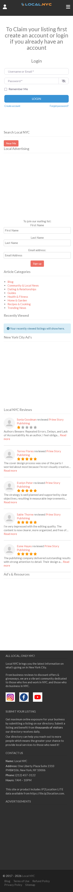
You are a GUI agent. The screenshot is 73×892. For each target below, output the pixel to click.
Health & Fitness (17, 296)
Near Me (11, 143)
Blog (10, 281)
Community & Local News (23, 285)
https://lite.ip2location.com (47, 793)
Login (36, 98)
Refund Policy (41, 881)
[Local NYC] (36, 4)
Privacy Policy (13, 884)
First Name (37, 225)
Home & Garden (17, 300)
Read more (10, 470)
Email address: (37, 250)
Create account (12, 105)
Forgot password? (59, 105)
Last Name (37, 237)
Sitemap (30, 884)
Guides (11, 293)
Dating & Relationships (21, 289)
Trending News (16, 307)
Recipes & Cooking (19, 304)
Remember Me (18, 89)
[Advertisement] (35, 191)
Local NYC (28, 875)
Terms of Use (21, 881)
